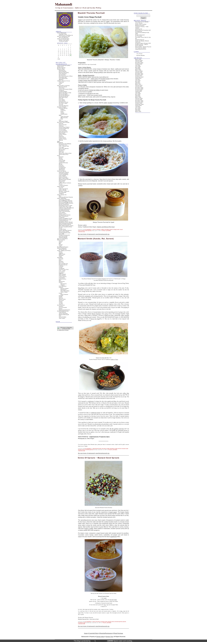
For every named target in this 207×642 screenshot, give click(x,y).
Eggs (58, 141)
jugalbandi (113, 536)
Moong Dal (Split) (63, 93)
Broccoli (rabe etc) (63, 263)
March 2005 (138, 111)
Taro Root (61, 300)
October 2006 (138, 90)
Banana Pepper (65, 288)
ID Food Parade (63, 307)
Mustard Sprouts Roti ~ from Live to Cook (88, 619)
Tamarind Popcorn (139, 39)
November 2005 (139, 102)
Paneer (61, 244)
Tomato (61, 301)
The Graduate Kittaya (140, 48)
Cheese (61, 241)
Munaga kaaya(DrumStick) (65, 226)
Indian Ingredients (111, 448)
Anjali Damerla (93, 436)
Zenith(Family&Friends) (62, 311)
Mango (60, 163)
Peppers (61, 287)
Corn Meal (61, 147)
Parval (60, 228)
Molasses (61, 255)
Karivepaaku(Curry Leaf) (65, 219)
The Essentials (62, 192)
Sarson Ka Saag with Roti (102, 357)
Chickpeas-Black (63, 91)
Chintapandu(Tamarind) (65, 209)
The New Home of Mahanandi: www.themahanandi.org (93, 234)
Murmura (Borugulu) (64, 72)
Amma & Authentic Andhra (98, 229)
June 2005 (138, 108)
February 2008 (139, 71)
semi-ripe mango (113, 599)
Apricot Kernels (62, 124)
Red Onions (64, 283)
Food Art (61, 187)
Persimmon (61, 166)
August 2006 (138, 91)
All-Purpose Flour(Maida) (65, 143)
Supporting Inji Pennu (140, 49)
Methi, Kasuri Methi (63, 178)
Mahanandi (63, 4)
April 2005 (137, 110)
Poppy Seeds (62, 137)
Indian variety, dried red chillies (88, 80)
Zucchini (61, 303)
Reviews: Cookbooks (64, 191)
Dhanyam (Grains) (61, 107)
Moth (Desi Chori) (63, 97)
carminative (88, 296)
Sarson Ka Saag (95, 319)
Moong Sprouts (63, 249)
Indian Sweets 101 (62, 194)
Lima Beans (62, 277)
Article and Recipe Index (63, 38)
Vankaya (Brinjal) (63, 237)
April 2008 (137, 68)
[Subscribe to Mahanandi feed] (65, 328)
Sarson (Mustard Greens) (87, 449)
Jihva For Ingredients (62, 238)
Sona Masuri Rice (63, 78)
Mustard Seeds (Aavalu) (86, 230)
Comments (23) (81, 623)
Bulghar (62, 109)
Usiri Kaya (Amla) (63, 236)
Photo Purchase (118, 633)
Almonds (61, 123)
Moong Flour (62, 149)
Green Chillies (64, 292)
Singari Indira (100, 636)
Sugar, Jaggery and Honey (64, 250)
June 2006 (138, 93)
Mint (60, 280)
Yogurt (84, 622)
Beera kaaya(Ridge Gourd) (65, 201)
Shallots (63, 285)
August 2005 (138, 105)
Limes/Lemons (62, 279)
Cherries (61, 159)
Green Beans (62, 275)
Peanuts (61, 98)
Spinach (61, 298)
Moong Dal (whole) (63, 96)
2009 (136, 33)
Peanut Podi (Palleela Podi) (142, 32)
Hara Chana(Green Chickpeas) (63, 217)
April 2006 (137, 96)
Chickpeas (61, 90)
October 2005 (138, 103)
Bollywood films (109, 315)
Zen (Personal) (60, 305)
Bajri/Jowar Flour (63, 145)
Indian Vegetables (61, 198)
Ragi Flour (61, 150)
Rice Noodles (62, 75)
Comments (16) (81, 450)
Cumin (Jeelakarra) (63, 174)
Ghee (60, 242)
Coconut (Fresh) (63, 130)
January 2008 (138, 72)
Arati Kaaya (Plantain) (64, 199)
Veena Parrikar (62, 317)
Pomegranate (62, 167)
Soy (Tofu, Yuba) (63, 103)
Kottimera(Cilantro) (63, 220)
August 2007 (138, 78)
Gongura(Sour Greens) (64, 215)
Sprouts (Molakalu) (61, 248)
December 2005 (139, 100)
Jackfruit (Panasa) (63, 162)
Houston (61, 306)
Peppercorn (62, 181)
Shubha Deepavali (139, 34)
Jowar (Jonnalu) (64, 116)
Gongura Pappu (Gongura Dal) (143, 43)
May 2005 (137, 109)
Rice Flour (61, 152)
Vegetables (60, 257)
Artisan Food (60, 66)
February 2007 (139, 85)
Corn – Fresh (62, 270)
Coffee (60, 83)
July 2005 (137, 106)
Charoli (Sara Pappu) (64, 127)
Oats (60, 120)
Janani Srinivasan (63, 313)
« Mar (58, 59)
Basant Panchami (96, 314)
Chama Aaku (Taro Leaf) (65, 206)
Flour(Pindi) (60, 142)
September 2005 (139, 104)
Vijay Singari (62, 318)
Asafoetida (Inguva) (64, 172)
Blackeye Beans (63, 86)
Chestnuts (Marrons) (64, 128)
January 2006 (138, 99)
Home (86, 633)
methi (105, 103)
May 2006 (137, 94)
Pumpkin (61, 295)
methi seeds (94, 78)
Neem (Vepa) (62, 180)
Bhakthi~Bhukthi (61, 67)
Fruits (58, 155)
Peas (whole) (62, 101)
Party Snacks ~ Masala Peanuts (143, 46)
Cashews (61, 126)
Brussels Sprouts (63, 264)
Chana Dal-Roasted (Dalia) (65, 89)
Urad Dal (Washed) (63, 105)
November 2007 (139, 74)
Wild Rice (61, 79)
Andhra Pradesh (102, 278)
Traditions (61, 193)
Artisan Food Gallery (64, 40)
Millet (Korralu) (64, 117)
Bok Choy (61, 262)
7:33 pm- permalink (106, 622)
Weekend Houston (139, 25)
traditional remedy (95, 412)
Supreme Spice (105, 436)
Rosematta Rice (63, 77)
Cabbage (61, 266)
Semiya (62, 112)
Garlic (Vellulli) (62, 175)
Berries (60, 158)
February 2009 (139, 60)
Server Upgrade (139, 45)
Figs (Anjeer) (62, 133)
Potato (60, 293)
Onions (60, 282)
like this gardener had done (117, 429)
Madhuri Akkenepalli (64, 314)
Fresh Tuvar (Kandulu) (64, 211)
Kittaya (60, 308)
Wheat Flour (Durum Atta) (65, 153)
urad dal (89, 93)
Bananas (61, 156)
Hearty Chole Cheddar (140, 24)
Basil (60, 260)
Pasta (62, 111)
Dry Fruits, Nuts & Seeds (63, 122)
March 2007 (138, 84)
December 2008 (139, 62)
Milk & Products (61, 239)
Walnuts (61, 140)
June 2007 (138, 80)
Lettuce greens (62, 276)
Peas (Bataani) (62, 286)
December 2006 (139, 87)
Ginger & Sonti (62, 213)
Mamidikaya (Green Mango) (110, 229)
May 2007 (137, 81)
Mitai (60, 196)
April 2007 (137, 83)
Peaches (61, 165)
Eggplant (61, 273)
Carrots (60, 267)
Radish (60, 296)
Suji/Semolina (64, 114)
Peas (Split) (62, 99)
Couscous (63, 110)
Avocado (61, 258)
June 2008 (138, 66)
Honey (60, 251)
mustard (110, 103)
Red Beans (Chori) (63, 102)
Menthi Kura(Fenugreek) (65, 224)
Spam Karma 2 (101, 641)
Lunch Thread (138, 23)
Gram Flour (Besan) (64, 148)
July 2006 (137, 92)
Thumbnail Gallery (63, 41)
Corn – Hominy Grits (64, 146)
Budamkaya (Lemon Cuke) (65, 205)
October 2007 (138, 75)
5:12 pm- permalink (112, 449)
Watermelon (62, 169)
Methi (79, 75)
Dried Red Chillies (65, 290)
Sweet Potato (62, 299)
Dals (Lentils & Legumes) (63, 85)
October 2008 (138, 64)
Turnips (61, 302)
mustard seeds (105, 78)
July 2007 (137, 79)
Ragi (62, 118)
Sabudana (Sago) (63, 121)
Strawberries (62, 168)
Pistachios (61, 136)
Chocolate (61, 82)
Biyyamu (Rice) (60, 69)
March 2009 (138, 59)
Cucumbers (61, 271)
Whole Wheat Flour (63, 154)
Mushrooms (62, 281)
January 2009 (138, 61)
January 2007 (138, 86)
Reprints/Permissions (106, 633)
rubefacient (91, 401)
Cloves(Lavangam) (63, 173)
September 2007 (139, 77)
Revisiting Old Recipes (62, 247)
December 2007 (139, 73)
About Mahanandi (61, 32)
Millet (60, 115)
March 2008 (138, 70)
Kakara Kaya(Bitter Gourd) (65, 218)
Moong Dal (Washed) (64, 95)
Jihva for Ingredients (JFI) (63, 36)
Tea (60, 84)
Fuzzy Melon (62, 212)
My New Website (140, 55)
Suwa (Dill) (61, 233)
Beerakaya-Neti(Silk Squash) (66, 203)
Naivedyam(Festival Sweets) (66, 197)
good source (114, 296)
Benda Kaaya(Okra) (64, 204)
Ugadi (80, 20)
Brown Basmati (62, 71)
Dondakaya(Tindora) (64, 210)
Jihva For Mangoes (63, 37)
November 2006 (139, 89)
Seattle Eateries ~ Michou (141, 44)
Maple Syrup (62, 254)
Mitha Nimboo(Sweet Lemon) (66, 225)
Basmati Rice (62, 70)
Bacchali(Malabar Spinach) (65, 200)
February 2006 (139, 98)
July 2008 (137, 65)
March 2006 (138, 97)
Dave (92, 641)
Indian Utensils (62, 190)
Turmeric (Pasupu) (63, 185)
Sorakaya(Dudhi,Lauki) (64, 232)
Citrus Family (62, 160)
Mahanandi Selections (64, 309)
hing (105, 604)
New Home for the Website (141, 21)
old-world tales (89, 283)
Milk (60, 243)
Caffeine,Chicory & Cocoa (63, 80)
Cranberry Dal (138, 29)
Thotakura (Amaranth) (64, 235)
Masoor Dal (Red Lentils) (65, 92)
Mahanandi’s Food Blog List (66, 35)
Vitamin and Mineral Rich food (105, 227)
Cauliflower (61, 268)
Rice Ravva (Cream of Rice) (65, 76)
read (83, 422)
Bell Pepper (63, 289)
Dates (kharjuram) (63, 131)
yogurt (105, 598)
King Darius (81, 288)
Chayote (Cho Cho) (63, 269)
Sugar (60, 256)
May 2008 (137, 67)
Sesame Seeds (63, 139)
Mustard (85, 75)
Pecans (61, 135)
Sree (60, 315)
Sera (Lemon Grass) (64, 231)
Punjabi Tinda (62, 229)
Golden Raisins (62, 134)
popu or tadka (89, 528)
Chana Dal (61, 88)
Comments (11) (81, 231)
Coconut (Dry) (62, 129)
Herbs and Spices (103, 448)
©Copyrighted (88, 229)
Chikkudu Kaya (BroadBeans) (66, 207)
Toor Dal (61, 104)
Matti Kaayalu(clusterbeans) (66, 223)
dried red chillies (95, 90)
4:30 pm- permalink (106, 230)
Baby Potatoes (64, 294)
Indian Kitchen (118, 448)
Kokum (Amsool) (63, 177)
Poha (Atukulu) (62, 73)
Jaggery (61, 252)
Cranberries (62, 161)
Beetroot (61, 261)
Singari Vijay (109, 636)
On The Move (138, 36)
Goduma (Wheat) (63, 108)
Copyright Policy (63, 34)
